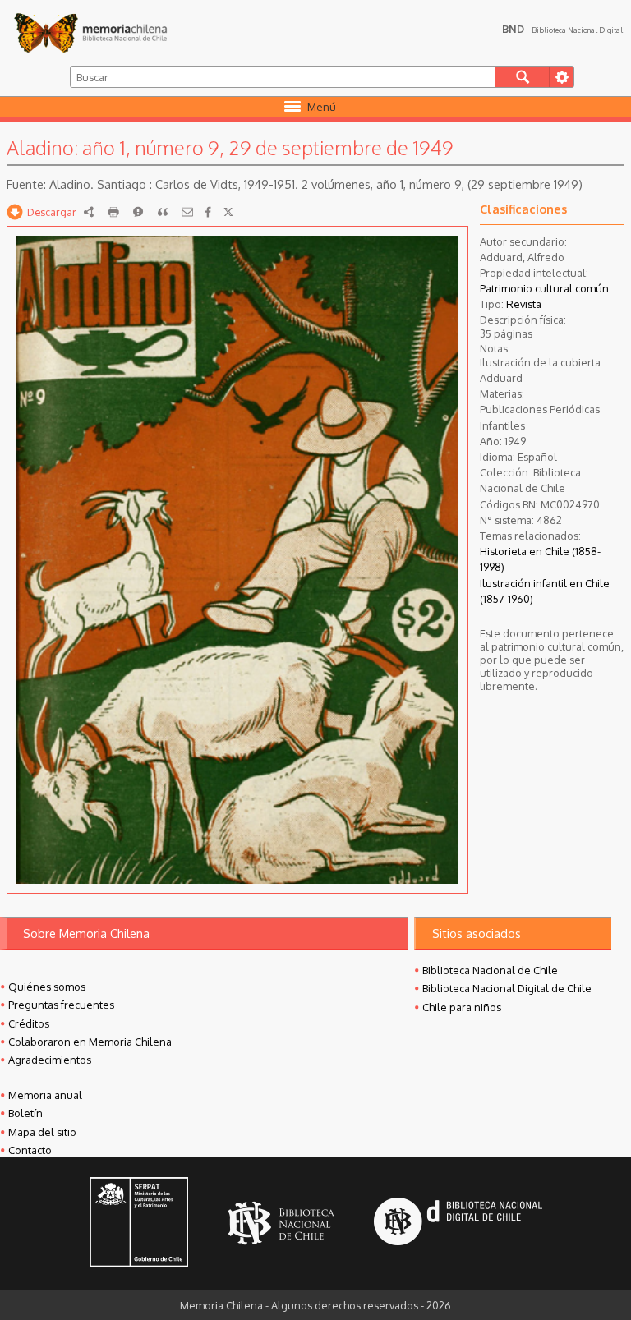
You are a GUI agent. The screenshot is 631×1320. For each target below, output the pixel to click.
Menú (321, 106)
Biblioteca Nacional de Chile (490, 970)
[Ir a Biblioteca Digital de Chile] (458, 1223)
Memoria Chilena (90, 32)
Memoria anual (45, 1095)
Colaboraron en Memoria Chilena (90, 1041)
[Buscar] (522, 77)
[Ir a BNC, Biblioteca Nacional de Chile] (281, 1223)
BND (562, 28)
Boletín (25, 1113)
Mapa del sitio (42, 1131)
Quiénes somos (46, 986)
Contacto (30, 1150)
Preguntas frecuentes (61, 1004)
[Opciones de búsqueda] (561, 77)
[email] (187, 212)
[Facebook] (208, 212)
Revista (523, 303)
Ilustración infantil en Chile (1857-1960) (545, 591)
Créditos (28, 1023)
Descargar (51, 211)
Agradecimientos (49, 1059)
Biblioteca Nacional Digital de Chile (507, 988)
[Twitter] (228, 212)
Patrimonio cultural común (544, 288)
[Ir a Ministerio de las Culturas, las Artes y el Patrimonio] (139, 1223)
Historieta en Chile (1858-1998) (540, 559)
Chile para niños (461, 1007)
